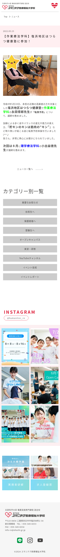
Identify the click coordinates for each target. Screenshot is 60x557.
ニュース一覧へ (26, 168)
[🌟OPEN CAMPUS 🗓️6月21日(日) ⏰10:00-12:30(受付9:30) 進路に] (15, 385)
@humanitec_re (16, 318)
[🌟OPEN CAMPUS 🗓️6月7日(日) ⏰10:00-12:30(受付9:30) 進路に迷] (44, 424)
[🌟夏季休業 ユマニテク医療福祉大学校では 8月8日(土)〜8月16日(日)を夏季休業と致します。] (15, 346)
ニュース (15, 16)
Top (5, 16)
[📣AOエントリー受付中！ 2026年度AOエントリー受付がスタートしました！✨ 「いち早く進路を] (15, 424)
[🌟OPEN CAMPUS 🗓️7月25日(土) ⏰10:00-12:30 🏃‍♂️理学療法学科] (44, 346)
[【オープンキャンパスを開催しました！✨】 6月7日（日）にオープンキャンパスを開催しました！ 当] (44, 385)
